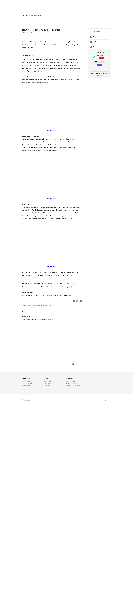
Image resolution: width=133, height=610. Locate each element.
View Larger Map (52, 130)
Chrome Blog (47, 383)
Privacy (104, 400)
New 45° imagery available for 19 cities (41, 30)
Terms (109, 400)
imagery (35, 305)
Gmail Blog (47, 385)
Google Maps (29, 305)
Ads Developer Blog (71, 383)
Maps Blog (41, 305)
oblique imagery (48, 305)
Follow (100, 65)
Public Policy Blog (27, 383)
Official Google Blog (27, 381)
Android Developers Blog (73, 385)
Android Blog (47, 381)
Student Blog (26, 385)
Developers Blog (70, 381)
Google (98, 400)
